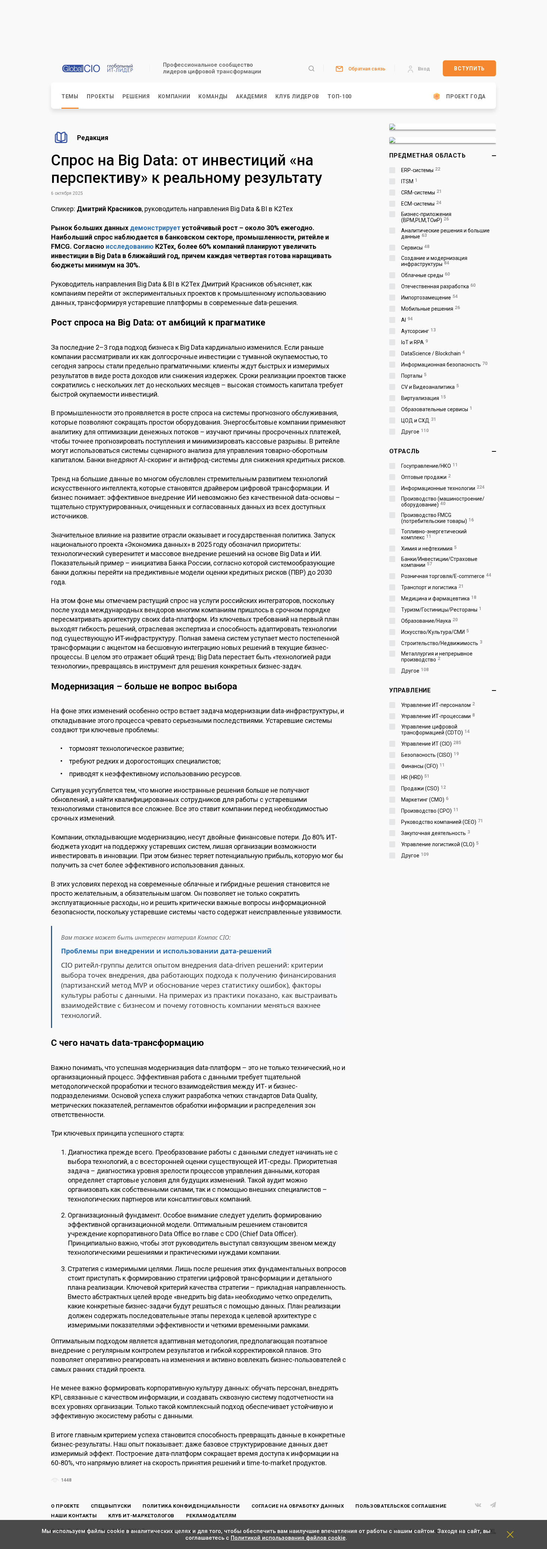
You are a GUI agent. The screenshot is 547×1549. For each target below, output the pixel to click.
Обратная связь (367, 69)
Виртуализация (423, 398)
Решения (136, 96)
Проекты (100, 96)
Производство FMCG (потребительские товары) (437, 518)
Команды (213, 96)
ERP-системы (420, 170)
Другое (415, 432)
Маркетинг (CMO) (424, 800)
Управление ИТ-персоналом (438, 705)
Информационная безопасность (444, 365)
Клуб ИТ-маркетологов (141, 1515)
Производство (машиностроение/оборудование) (442, 502)
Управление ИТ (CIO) (431, 744)
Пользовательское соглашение (401, 1506)
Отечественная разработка (438, 286)
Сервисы (415, 248)
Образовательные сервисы (436, 409)
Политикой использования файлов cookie (288, 1537)
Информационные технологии (442, 488)
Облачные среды (425, 275)
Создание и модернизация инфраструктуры (434, 261)
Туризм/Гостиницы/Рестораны (441, 610)
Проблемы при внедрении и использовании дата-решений (166, 950)
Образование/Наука (429, 621)
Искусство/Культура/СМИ (435, 632)
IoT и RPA (414, 342)
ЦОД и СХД (418, 420)
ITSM (409, 181)
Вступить (469, 69)
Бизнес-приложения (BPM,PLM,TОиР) (426, 217)
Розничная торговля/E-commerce (446, 576)
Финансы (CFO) (423, 766)
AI (407, 320)
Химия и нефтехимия (429, 549)
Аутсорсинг (418, 331)
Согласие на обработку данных (298, 1506)
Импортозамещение (429, 298)
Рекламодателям (211, 1515)
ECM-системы (421, 204)
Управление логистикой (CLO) (440, 844)
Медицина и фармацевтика (438, 598)
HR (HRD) (415, 777)
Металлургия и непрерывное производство (437, 657)
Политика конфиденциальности (191, 1506)
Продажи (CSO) (423, 788)
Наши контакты (74, 1515)
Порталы (413, 376)
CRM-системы (421, 193)
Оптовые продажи (426, 477)
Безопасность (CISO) (430, 755)
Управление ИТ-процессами (438, 716)
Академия (251, 96)
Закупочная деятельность (435, 833)
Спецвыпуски (111, 1506)
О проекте (65, 1506)
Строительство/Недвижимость (441, 643)
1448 (65, 1480)
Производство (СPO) (429, 811)
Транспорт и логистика (432, 587)
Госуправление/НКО (429, 466)
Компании (174, 96)
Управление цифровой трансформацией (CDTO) (435, 730)
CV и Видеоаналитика (430, 387)
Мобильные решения (430, 309)
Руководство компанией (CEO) (442, 822)
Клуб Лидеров (297, 96)
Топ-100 (339, 96)
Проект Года (466, 96)
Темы (70, 96)
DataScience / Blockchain (433, 353)
